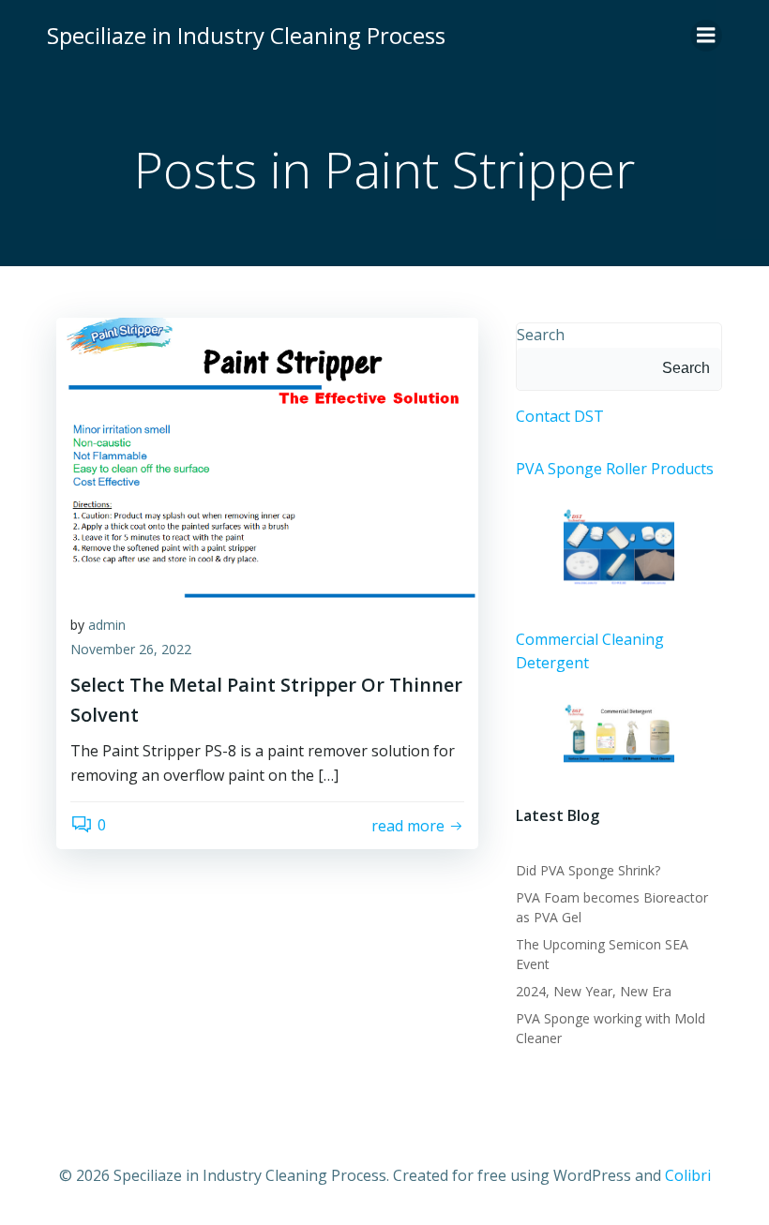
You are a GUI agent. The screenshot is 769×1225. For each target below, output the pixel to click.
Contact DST (560, 416)
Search (541, 334)
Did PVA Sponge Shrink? (588, 870)
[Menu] (706, 36)
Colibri (688, 1175)
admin (107, 625)
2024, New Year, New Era (593, 991)
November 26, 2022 (130, 649)
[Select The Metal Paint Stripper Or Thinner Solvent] (267, 456)
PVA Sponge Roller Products (615, 468)
